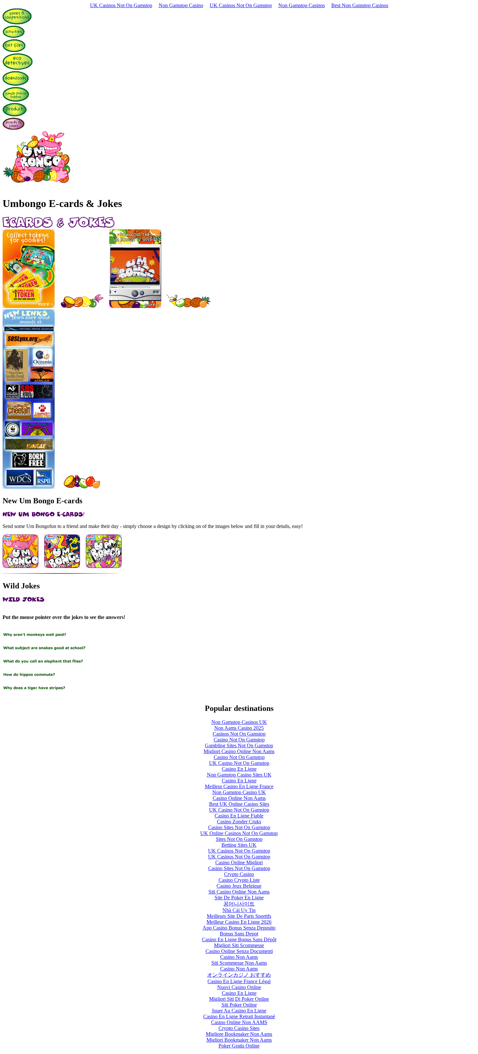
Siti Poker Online (239, 1005)
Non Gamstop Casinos (301, 5)
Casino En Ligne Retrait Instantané (239, 1016)
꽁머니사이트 (239, 903)
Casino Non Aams (239, 957)
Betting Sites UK (239, 845)
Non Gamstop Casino (181, 5)
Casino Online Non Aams (239, 798)
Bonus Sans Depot (239, 933)
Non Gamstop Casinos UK (239, 722)
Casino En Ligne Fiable (239, 815)
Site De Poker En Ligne (239, 897)
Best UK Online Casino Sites (239, 804)
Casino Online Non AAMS (239, 1022)
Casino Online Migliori (239, 862)
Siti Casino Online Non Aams (239, 891)
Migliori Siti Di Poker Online (239, 999)
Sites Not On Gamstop (239, 839)
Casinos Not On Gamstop (239, 734)
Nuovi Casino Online (239, 987)
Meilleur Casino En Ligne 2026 (239, 922)
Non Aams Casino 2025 (239, 728)
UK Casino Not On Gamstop (239, 763)
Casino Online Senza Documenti (239, 951)
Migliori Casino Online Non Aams (239, 751)
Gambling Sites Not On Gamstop (239, 745)
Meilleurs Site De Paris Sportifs (239, 916)
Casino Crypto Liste (239, 880)
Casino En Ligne (239, 769)
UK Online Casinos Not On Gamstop (239, 833)
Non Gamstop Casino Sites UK (239, 775)
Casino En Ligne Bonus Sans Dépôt (239, 939)
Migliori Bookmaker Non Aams (239, 1040)
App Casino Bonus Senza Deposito (239, 928)
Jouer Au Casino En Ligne (239, 1010)
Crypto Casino (239, 874)
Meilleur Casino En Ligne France (239, 786)
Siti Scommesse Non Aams (239, 963)
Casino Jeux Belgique (239, 886)
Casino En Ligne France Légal (239, 981)
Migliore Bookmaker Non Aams (239, 1034)
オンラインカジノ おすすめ (239, 975)
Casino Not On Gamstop (239, 739)
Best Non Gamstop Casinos (359, 5)
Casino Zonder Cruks (239, 821)
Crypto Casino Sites (239, 1028)
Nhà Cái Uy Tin (239, 910)
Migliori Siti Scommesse (239, 945)
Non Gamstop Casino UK (239, 792)
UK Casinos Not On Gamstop (121, 5)
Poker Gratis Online (239, 1045)
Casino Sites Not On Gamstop (239, 827)
